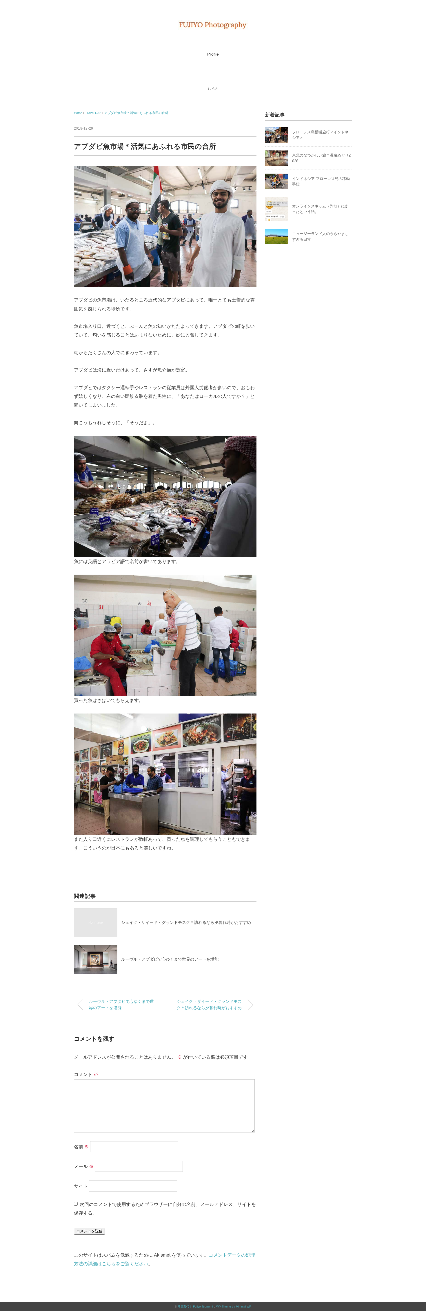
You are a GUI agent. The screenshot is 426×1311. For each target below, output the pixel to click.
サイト (81, 1186)
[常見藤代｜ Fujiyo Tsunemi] (213, 24)
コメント (86, 1074)
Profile (213, 54)
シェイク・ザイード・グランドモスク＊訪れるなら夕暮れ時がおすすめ (186, 922)
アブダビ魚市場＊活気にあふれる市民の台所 (136, 113)
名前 (81, 1146)
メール (84, 1166)
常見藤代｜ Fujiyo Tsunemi (195, 1306)
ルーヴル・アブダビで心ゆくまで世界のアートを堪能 (170, 959)
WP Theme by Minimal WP (233, 1306)
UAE (213, 88)
